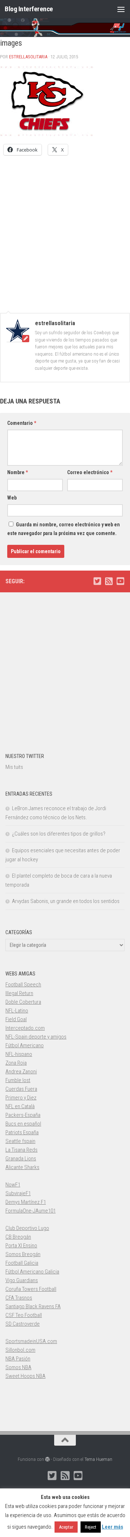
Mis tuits (14, 767)
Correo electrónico (89, 472)
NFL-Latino (16, 1010)
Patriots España (22, 1132)
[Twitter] (97, 581)
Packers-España (22, 1115)
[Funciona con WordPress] (47, 1459)
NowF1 (12, 1184)
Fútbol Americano (24, 1045)
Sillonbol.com (20, 1350)
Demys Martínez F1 (25, 1202)
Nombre (17, 472)
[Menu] (121, 9)
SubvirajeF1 (18, 1193)
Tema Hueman (98, 1459)
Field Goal (16, 1019)
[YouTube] (120, 581)
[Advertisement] (65, 230)
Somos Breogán (22, 1254)
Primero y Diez (20, 1097)
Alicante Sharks (22, 1167)
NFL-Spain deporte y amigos (35, 1036)
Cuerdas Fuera (21, 1089)
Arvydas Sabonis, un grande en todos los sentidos (66, 901)
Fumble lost (17, 1080)
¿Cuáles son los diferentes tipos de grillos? (58, 833)
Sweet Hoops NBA (25, 1376)
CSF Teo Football (23, 1315)
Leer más (112, 1527)
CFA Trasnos (18, 1297)
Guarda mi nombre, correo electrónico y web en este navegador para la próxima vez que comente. (63, 529)
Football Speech (23, 984)
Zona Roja (16, 1063)
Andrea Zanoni (21, 1071)
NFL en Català (20, 1106)
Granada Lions (20, 1158)
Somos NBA (18, 1367)
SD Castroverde (22, 1324)
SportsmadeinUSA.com (31, 1341)
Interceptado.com (25, 1028)
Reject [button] (90, 1527)
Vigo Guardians (21, 1280)
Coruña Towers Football (30, 1289)
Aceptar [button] (66, 1527)
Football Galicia (21, 1263)
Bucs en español (23, 1123)
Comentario (21, 423)
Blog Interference (29, 9)
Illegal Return (19, 993)
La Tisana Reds (21, 1150)
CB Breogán (18, 1237)
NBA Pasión (17, 1358)
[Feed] (108, 581)
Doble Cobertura (23, 1002)
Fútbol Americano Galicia (32, 1271)
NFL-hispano (18, 1054)
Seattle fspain (20, 1141)
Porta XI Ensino (21, 1245)
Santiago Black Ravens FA (33, 1306)
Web (12, 498)
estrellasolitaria (28, 56)
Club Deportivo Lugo (27, 1228)
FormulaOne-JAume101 (30, 1210)
